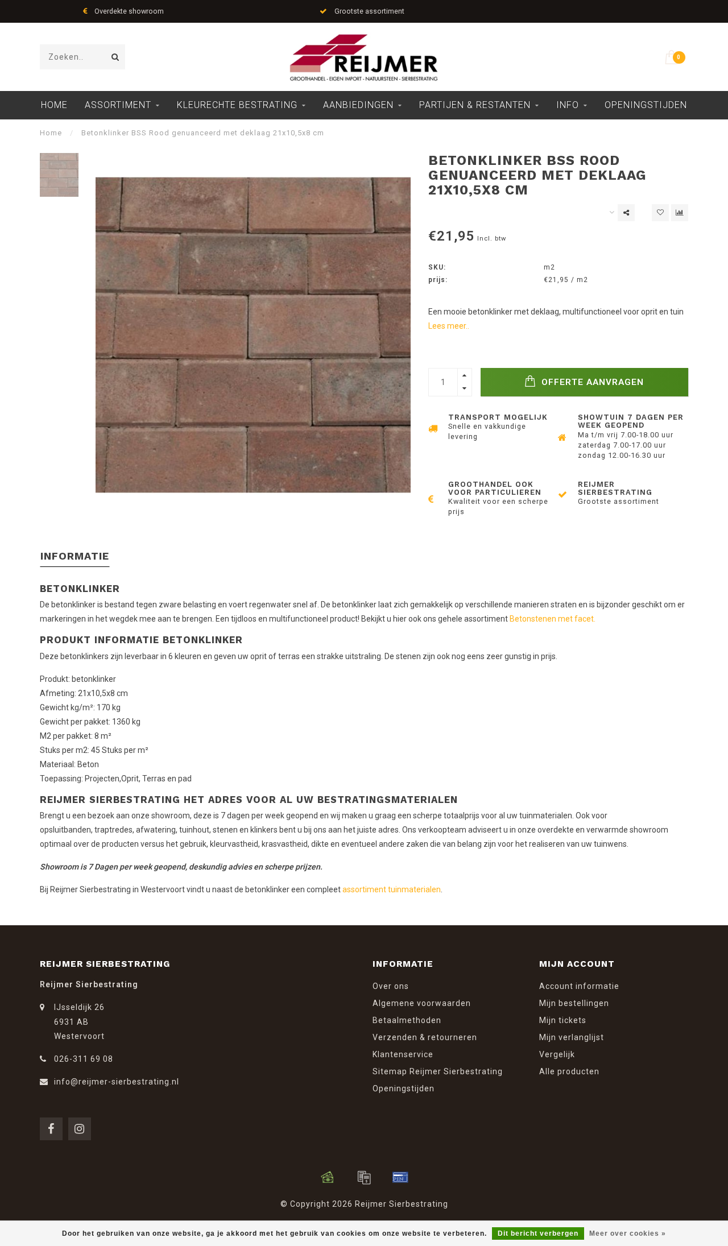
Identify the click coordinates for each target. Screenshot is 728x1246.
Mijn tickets (562, 1020)
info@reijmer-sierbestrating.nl (116, 1081)
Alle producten (569, 1071)
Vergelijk (557, 1054)
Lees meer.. (448, 325)
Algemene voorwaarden (422, 1003)
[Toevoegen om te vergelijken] (679, 212)
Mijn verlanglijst (571, 1037)
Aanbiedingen (358, 105)
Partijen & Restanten (475, 105)
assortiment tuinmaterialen (391, 889)
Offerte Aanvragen (591, 382)
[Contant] (327, 1177)
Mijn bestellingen (574, 1003)
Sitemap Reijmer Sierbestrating (438, 1071)
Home (54, 105)
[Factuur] (364, 1177)
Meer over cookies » (627, 1233)
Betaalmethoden (407, 1020)
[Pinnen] (400, 1177)
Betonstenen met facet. (552, 618)
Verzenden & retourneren (425, 1037)
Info (567, 105)
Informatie (74, 556)
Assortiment (118, 105)
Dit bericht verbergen (538, 1233)
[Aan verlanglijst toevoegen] (660, 212)
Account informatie (579, 986)
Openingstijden (646, 105)
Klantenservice (403, 1054)
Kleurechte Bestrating (237, 105)
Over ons (391, 986)
